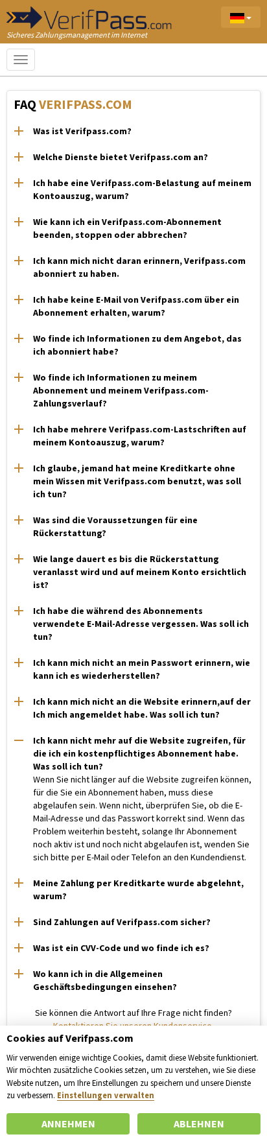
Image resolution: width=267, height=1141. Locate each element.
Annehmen (68, 1123)
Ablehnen (199, 1123)
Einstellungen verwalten (105, 1095)
